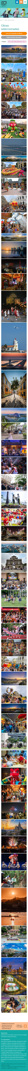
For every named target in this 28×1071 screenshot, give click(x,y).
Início (1, 20)
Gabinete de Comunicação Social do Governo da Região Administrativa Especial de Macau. (8, 1026)
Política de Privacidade (19, 1026)
